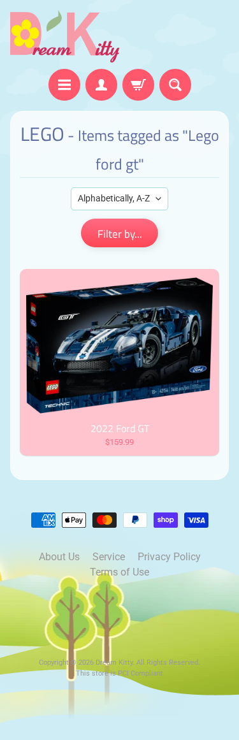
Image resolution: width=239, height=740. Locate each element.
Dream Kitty (114, 662)
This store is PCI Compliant (119, 673)
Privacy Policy (169, 557)
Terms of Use (119, 572)
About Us (59, 557)
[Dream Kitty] (65, 36)
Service (108, 557)
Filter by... (120, 234)
